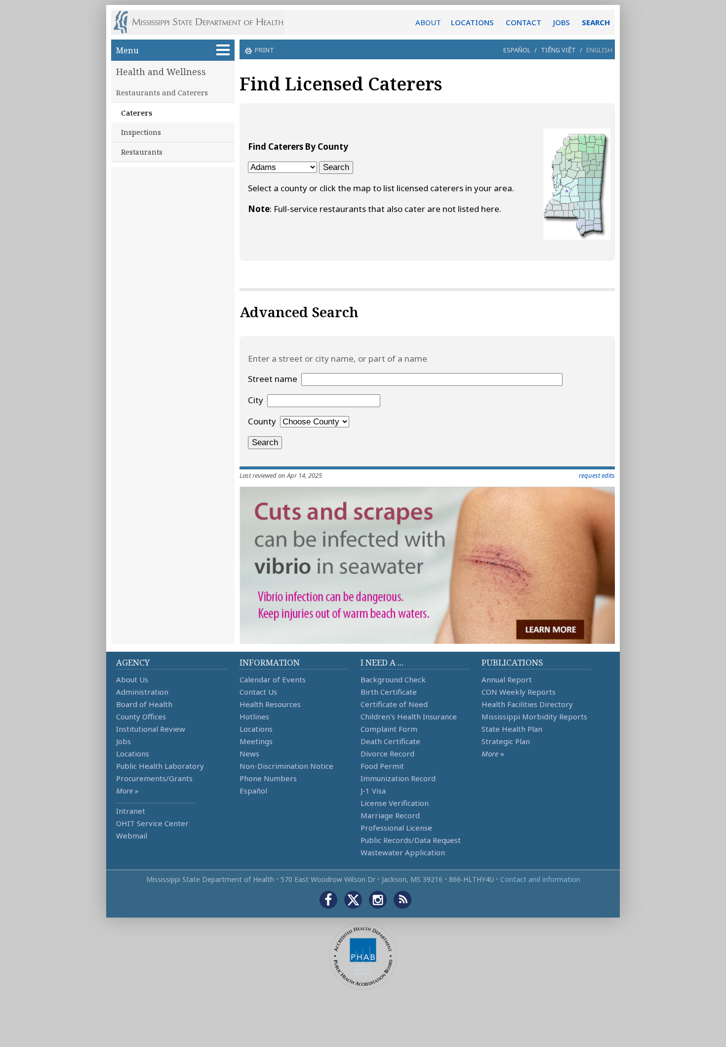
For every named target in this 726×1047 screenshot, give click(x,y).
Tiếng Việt (558, 49)
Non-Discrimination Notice (286, 766)
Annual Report (507, 679)
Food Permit (382, 766)
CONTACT (523, 22)
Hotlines (254, 716)
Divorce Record (387, 753)
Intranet (130, 811)
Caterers (136, 113)
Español (516, 49)
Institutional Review (150, 729)
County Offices (141, 716)
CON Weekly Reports (519, 692)
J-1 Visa (373, 791)
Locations (132, 753)
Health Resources (270, 704)
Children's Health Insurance (409, 716)
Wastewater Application (403, 852)
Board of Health (144, 704)
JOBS (561, 22)
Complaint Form (389, 729)
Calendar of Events (273, 679)
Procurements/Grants (154, 778)
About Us (132, 679)
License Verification (395, 803)
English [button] (599, 49)
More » (127, 791)
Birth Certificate (389, 692)
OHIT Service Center (152, 823)
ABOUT (428, 22)
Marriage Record (390, 815)
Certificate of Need (394, 704)
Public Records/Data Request (411, 840)
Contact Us (258, 692)
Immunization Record (398, 778)
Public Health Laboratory (160, 766)
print (264, 49)
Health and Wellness (161, 72)
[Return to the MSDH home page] (203, 22)
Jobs (123, 741)
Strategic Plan (506, 741)
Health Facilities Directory (527, 704)
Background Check (393, 679)
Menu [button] (127, 50)
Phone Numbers (268, 778)
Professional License (396, 828)
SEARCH (596, 22)
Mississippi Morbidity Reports (534, 716)
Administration (142, 692)
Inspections (141, 132)
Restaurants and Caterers (162, 92)
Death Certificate (390, 741)
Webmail (131, 835)
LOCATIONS (472, 22)
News (249, 753)
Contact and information (540, 879)
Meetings (256, 741)
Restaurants (141, 152)
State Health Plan (512, 729)
